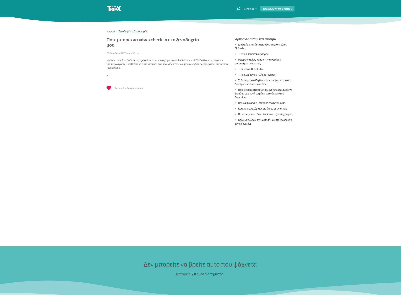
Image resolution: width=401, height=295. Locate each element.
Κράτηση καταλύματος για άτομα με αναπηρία (262, 108)
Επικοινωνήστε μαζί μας (277, 8)
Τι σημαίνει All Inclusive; (251, 68)
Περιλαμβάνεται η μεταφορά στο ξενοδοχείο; (262, 102)
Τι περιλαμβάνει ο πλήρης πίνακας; (257, 74)
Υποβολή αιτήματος (207, 274)
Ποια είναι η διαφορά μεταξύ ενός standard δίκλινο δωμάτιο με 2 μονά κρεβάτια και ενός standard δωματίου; (263, 93)
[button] (237, 9)
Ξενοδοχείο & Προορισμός (132, 31)
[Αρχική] (114, 8)
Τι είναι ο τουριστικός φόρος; (253, 53)
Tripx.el (111, 31)
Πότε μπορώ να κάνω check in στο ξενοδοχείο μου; (265, 114)
